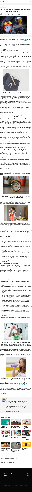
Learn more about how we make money (23, 35)
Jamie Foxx (22, 40)
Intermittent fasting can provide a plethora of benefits (16, 111)
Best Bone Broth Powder (25, 449)
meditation (17, 52)
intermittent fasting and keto (19, 146)
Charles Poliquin (13, 41)
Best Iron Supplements (4, 427)
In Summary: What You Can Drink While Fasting (8, 462)
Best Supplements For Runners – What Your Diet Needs (15, 427)
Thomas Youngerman (8, 13)
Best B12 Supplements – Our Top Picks (15, 450)
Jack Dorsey (26, 40)
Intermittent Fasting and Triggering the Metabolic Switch (9, 458)
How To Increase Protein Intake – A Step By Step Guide (26, 427)
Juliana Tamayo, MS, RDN (9, 14)
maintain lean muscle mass (20, 173)
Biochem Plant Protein (23, 384)
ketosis (25, 199)
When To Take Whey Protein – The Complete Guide (5, 449)
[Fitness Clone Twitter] (16, 479)
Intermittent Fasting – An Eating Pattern (7, 459)
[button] (29, 1)
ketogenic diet (27, 143)
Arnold (13, 40)
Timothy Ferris (3, 38)
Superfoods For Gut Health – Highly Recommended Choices (5, 436)
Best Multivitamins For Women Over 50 (15, 438)
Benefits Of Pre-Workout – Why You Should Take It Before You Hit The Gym (26, 439)
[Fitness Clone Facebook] (16, 480)
